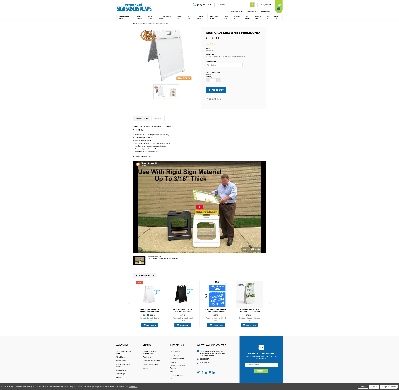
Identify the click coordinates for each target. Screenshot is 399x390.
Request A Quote (237, 12)
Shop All (268, 17)
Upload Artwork (265, 12)
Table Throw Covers (200, 17)
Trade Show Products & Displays (125, 17)
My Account (267, 5)
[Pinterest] (221, 99)
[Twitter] (215, 99)
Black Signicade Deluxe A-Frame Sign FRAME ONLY (183, 310)
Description (142, 119)
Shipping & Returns (176, 375)
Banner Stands (150, 17)
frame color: (211, 61)
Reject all (374, 387)
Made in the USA (237, 17)
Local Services (251, 12)
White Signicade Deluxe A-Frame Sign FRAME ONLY (150, 310)
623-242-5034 (205, 363)
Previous (129, 304)
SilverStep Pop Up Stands (151, 361)
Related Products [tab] (145, 275)
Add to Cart (151, 325)
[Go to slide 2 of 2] (201, 328)
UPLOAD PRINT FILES (177, 358)
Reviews (158, 119)
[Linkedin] (218, 99)
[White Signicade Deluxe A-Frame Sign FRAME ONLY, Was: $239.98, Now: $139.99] (149, 294)
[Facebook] (207, 99)
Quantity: (209, 77)
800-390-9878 (205, 359)
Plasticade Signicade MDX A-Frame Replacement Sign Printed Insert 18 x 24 (216, 311)
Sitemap (173, 379)
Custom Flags (189, 17)
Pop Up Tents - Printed (214, 17)
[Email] (210, 99)
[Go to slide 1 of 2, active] (197, 328)
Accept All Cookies (389, 387)
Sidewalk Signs (178, 17)
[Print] (213, 99)
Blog (171, 371)
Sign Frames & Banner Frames (165, 17)
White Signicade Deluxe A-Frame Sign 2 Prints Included (249, 310)
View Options (218, 325)
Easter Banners (175, 351)
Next (270, 304)
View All (118, 377)
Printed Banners (139, 17)
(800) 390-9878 (204, 4)
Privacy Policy (174, 355)
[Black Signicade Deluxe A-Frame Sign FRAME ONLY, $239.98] (183, 294)
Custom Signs (226, 17)
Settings (363, 387)
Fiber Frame (147, 357)
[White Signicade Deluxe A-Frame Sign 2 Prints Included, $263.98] (249, 294)
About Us (173, 362)
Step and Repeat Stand (150, 364)
